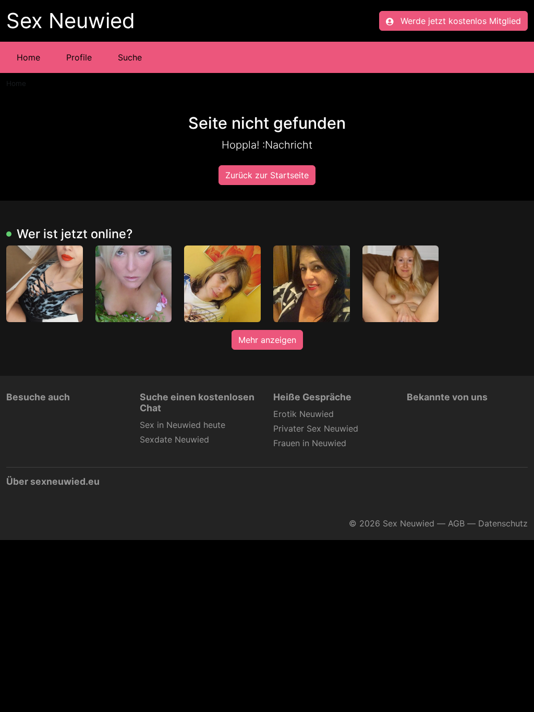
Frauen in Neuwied (309, 443)
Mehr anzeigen (267, 340)
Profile (79, 57)
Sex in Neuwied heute (182, 425)
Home (28, 57)
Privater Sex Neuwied (315, 428)
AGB (456, 523)
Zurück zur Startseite (267, 175)
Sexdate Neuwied (174, 439)
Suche (130, 57)
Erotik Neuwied (303, 414)
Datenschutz (503, 523)
